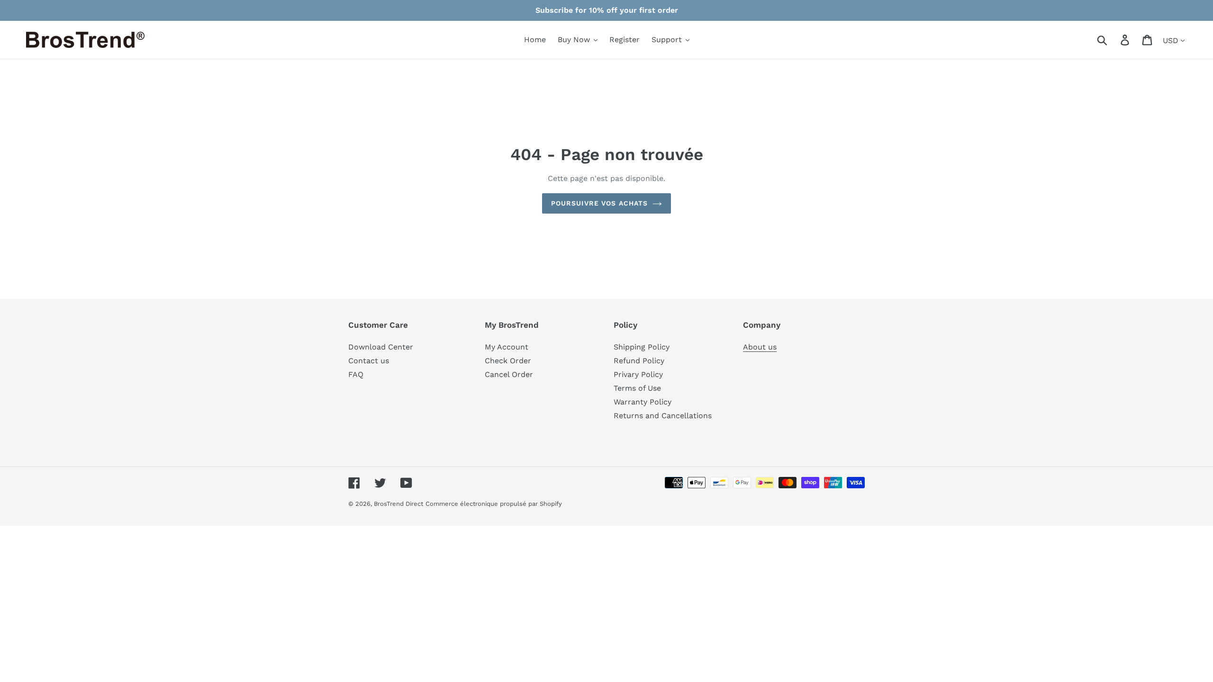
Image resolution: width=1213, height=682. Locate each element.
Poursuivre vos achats (599, 203)
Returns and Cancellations (663, 415)
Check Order (508, 360)
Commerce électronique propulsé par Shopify (493, 503)
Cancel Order (509, 374)
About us (760, 346)
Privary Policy (638, 374)
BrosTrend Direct (398, 503)
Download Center (380, 346)
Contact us (368, 360)
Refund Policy (639, 360)
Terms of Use (637, 388)
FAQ (355, 374)
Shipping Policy (642, 346)
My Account (506, 346)
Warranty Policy (642, 401)
